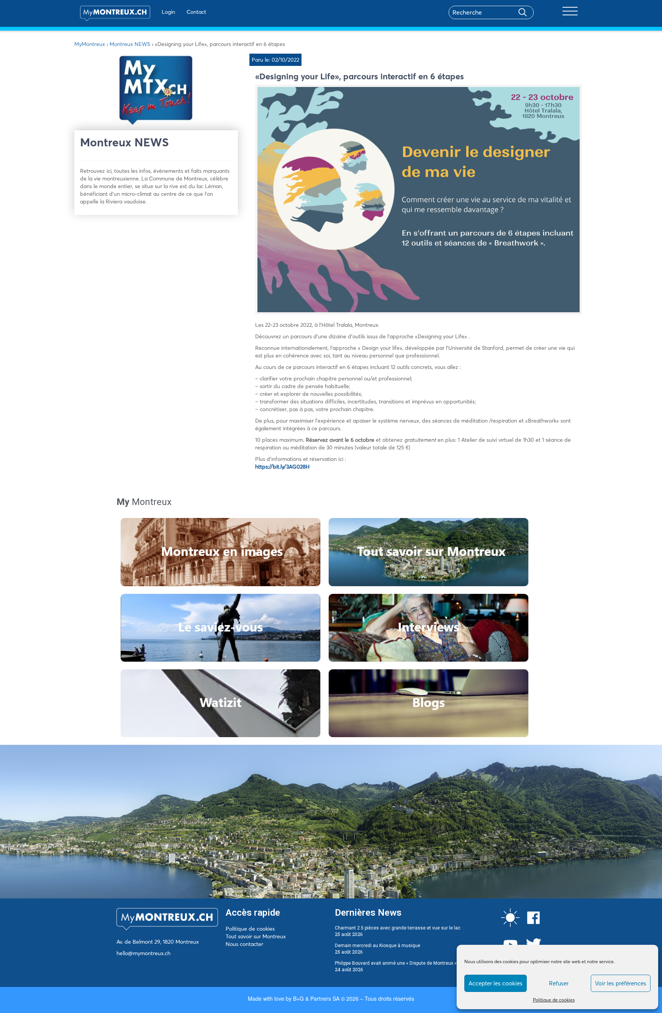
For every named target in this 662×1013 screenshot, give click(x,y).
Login (168, 11)
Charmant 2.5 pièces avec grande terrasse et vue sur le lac (397, 928)
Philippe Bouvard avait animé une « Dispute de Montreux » (396, 963)
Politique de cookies (554, 1000)
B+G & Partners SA (316, 998)
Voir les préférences (620, 983)
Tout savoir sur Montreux (256, 936)
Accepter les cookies (496, 983)
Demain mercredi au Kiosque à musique (377, 945)
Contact (196, 11)
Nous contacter (244, 944)
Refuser (559, 983)
